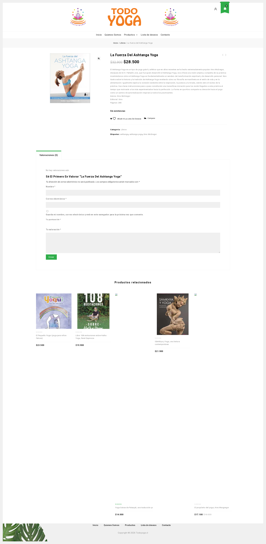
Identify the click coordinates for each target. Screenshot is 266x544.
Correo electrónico (56, 199)
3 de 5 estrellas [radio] (55, 224)
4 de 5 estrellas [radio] (60, 224)
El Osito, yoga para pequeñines (222, 56)
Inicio (99, 34)
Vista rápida (50, 305)
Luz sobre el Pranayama (225, 56)
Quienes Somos (113, 34)
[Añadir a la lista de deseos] (56, 305)
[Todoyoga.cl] (124, 17)
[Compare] (44, 305)
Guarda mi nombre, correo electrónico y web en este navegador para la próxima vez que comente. (94, 214)
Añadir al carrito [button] (63, 305)
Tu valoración (53, 229)
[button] (99, 58)
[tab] (48, 155)
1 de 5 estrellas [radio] (47, 224)
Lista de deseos (149, 34)
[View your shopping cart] (226, 10)
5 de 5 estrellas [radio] (64, 224)
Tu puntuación (53, 219)
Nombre (50, 187)
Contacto (165, 34)
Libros (123, 43)
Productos (129, 34)
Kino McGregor (150, 134)
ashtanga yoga (136, 134)
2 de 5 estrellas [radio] (51, 224)
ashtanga (124, 134)
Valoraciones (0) (48, 155)
